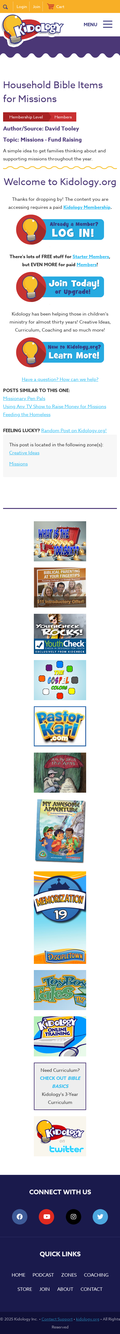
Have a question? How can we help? (60, 379)
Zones (69, 1275)
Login (22, 6)
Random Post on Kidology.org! (74, 430)
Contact (91, 1289)
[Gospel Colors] (60, 680)
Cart (60, 6)
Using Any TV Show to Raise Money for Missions (54, 406)
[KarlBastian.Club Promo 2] (60, 541)
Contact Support (57, 1319)
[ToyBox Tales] (60, 990)
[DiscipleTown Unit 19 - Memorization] (60, 917)
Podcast (43, 1275)
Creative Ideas (24, 452)
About (65, 1289)
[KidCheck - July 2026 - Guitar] (60, 634)
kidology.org (87, 1319)
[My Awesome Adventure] (60, 832)
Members (87, 264)
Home (18, 1275)
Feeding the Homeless (26, 414)
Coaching (96, 1275)
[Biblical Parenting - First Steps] (60, 588)
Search (8, 6)
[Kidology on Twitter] (60, 1136)
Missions (18, 463)
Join (36, 6)
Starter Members (91, 256)
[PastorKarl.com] (60, 726)
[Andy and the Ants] (60, 773)
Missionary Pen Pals (24, 398)
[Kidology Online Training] (60, 1036)
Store (25, 1289)
